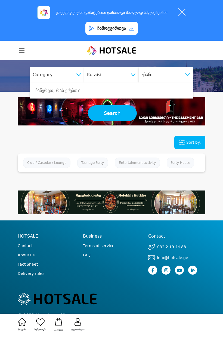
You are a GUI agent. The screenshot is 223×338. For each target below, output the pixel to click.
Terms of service (98, 246)
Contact (25, 246)
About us (26, 255)
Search (112, 113)
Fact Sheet (28, 264)
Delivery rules (31, 273)
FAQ (87, 255)
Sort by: (193, 142)
